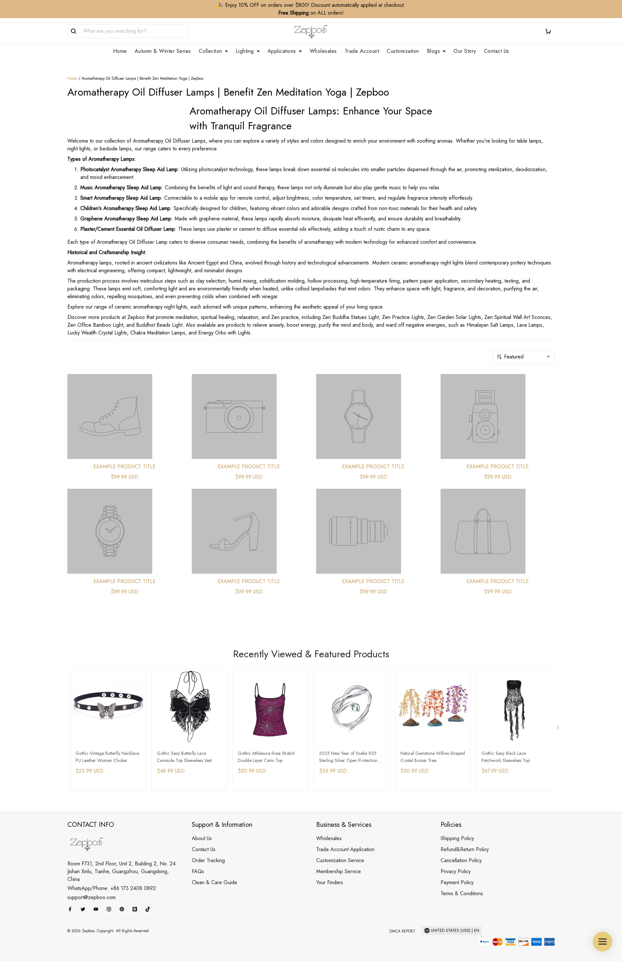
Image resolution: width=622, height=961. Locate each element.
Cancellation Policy (461, 860)
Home (120, 51)
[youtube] (97, 909)
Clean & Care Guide (214, 882)
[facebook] (71, 909)
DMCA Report (402, 931)
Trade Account (362, 51)
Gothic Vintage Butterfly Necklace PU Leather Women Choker (107, 757)
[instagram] (110, 909)
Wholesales (323, 51)
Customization (403, 51)
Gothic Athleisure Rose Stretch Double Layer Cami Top (266, 757)
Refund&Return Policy (465, 849)
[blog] (136, 909)
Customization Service (340, 860)
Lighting (245, 51)
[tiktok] (149, 909)
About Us (202, 838)
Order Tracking (208, 860)
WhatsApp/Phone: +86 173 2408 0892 (111, 888)
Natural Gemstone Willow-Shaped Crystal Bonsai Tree (432, 757)
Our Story (465, 51)
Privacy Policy (456, 871)
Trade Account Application (345, 849)
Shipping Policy (457, 838)
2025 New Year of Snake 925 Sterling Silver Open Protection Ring (348, 757)
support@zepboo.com (91, 897)
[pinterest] (123, 909)
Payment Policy (457, 882)
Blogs (433, 51)
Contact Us (496, 51)
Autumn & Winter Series (163, 51)
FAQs (198, 871)
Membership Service (338, 871)
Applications (282, 51)
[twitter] (84, 909)
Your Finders (329, 882)
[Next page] (558, 729)
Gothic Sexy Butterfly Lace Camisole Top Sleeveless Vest (184, 757)
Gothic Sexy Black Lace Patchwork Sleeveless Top (505, 757)
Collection (210, 51)
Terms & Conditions (462, 893)
